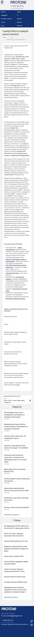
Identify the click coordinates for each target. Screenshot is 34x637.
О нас (2, 25)
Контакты (19, 25)
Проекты (19, 22)
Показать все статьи (10, 597)
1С (17, 15)
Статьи (3, 22)
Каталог (3, 12)
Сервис (19, 12)
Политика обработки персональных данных (14, 624)
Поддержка (4, 15)
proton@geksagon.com (14, 616)
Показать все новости (11, 515)
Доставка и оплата (6, 19)
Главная (4, 37)
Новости (19, 19)
